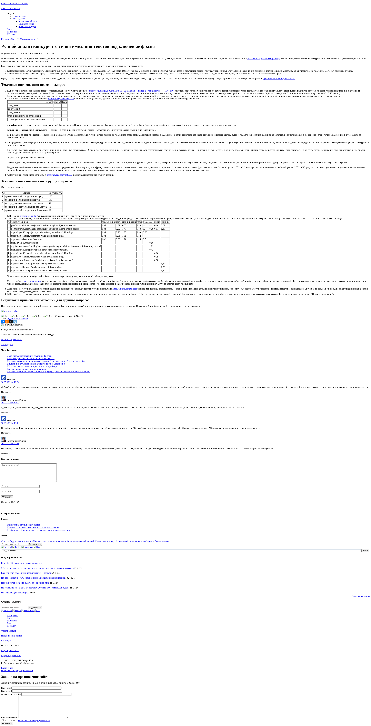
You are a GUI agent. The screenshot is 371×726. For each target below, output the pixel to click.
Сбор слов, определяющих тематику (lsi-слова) (30, 356)
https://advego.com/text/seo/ (61, 98)
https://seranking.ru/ (29, 216)
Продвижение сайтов (11, 635)
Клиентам (121, 541)
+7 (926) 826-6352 (10, 650)
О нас (10, 29)
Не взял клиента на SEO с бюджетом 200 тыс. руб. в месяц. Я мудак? (35, 587)
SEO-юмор (36, 541)
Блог (9, 623)
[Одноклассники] (7, 321)
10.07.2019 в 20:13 (10, 443)
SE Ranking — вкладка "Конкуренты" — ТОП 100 (148, 90)
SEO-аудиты (19, 18)
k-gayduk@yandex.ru (11, 655)
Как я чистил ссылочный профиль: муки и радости (26, 573)
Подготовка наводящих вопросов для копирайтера (32, 366)
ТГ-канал (11, 34)
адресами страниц (32, 281)
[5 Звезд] (49, 316)
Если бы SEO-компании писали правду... (21, 563)
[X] (11, 321)
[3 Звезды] (28, 316)
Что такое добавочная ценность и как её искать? (30, 358)
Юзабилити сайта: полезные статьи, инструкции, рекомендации (38, 530)
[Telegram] (15, 321)
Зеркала (150, 541)
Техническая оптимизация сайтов (23, 525)
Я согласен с (27, 720)
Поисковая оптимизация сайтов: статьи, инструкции (33, 527)
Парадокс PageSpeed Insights (15, 592)
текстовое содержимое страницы (263, 58)
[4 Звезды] (39, 316)
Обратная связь (8, 631)
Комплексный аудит (28, 21)
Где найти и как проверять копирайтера (26, 369)
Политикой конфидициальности (34, 720)
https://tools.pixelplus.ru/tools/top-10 (105, 90)
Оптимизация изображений (80, 541)
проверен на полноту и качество (279, 78)
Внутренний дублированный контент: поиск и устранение (36, 363)
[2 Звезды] (17, 316)
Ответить (5, 392)
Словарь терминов (360, 596)
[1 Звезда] (6, 316)
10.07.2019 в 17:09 (10, 402)
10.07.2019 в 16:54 (10, 382)
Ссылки (5, 541)
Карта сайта (7, 668)
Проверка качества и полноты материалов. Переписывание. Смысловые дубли (46, 361)
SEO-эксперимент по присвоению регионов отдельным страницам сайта (37, 568)
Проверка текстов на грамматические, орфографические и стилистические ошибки (48, 371)
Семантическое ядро (105, 541)
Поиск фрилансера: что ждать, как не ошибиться (25, 583)
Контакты (12, 31)
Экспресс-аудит (26, 24)
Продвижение (20, 16)
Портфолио (12, 615)
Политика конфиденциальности (17, 670)
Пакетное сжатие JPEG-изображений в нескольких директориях (33, 578)
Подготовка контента (17, 318)
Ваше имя (6, 688)
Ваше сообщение (10, 717)
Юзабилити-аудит (27, 26)
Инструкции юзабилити (55, 541)
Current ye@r (8, 502)
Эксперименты (162, 541)
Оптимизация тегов (136, 541)
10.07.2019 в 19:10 (10, 423)
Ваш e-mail (6, 691)
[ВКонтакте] (3, 321)
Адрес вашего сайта (11, 694)
